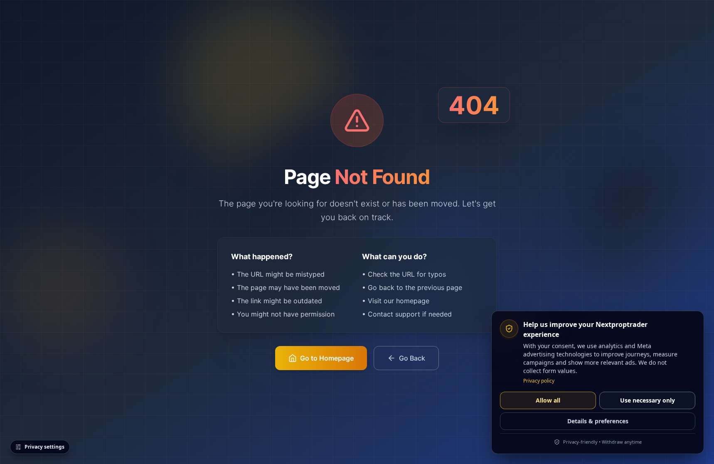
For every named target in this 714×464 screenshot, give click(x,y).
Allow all (548, 400)
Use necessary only (647, 400)
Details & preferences (597, 421)
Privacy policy (538, 381)
